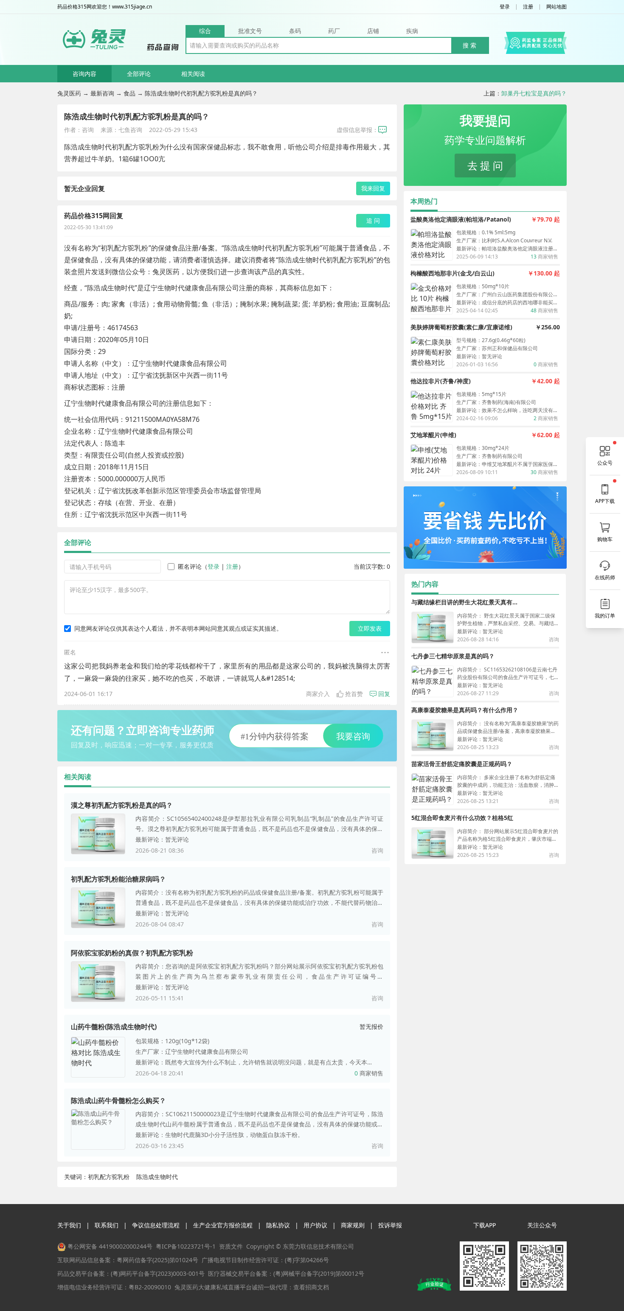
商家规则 (353, 1225)
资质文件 (231, 1246)
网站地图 (556, 6)
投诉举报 (390, 1225)
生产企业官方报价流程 (223, 1225)
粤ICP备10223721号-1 (186, 1246)
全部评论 (139, 74)
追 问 (373, 220)
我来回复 (373, 188)
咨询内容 (84, 74)
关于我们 (69, 1225)
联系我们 (106, 1225)
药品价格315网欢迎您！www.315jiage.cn (104, 6)
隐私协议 (278, 1225)
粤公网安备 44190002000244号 (109, 1246)
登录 (505, 6)
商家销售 (368, 1073)
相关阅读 (193, 74)
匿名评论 (190, 566)
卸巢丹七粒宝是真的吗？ (534, 93)
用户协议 (315, 1225)
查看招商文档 (311, 1287)
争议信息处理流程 (156, 1225)
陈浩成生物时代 (157, 1177)
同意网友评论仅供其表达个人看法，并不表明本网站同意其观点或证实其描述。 (178, 628)
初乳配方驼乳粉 (108, 1177)
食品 (129, 93)
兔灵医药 (69, 93)
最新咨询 (102, 93)
